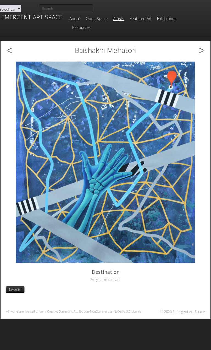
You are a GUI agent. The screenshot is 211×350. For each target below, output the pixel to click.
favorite (15, 289)
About (75, 18)
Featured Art (141, 18)
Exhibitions (166, 18)
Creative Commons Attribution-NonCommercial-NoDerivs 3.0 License (94, 311)
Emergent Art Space (31, 17)
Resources (81, 27)
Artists (118, 18)
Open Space (97, 18)
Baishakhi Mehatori (106, 50)
